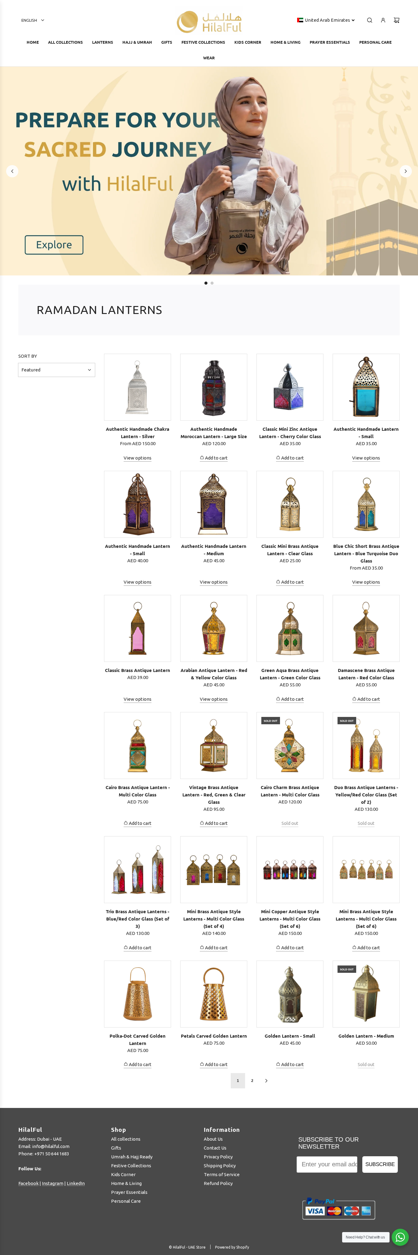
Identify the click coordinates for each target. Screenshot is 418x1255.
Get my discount (265, 703)
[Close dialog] (354, 573)
